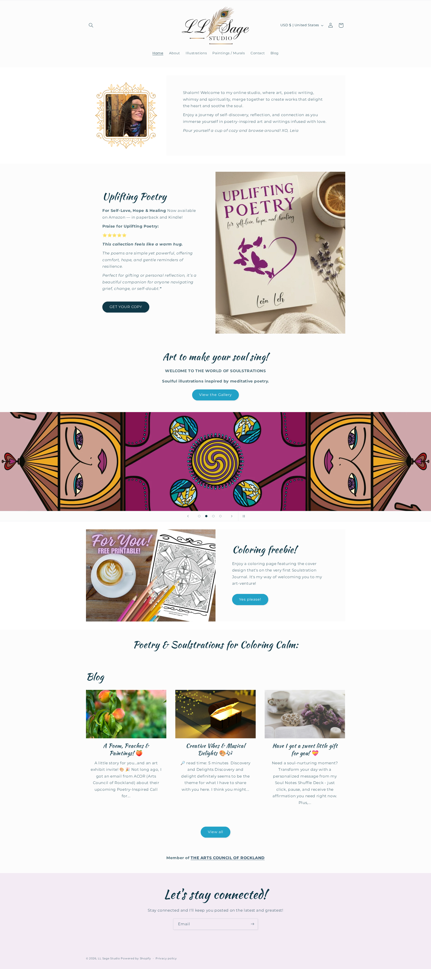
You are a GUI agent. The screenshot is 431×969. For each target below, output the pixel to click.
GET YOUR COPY (126, 307)
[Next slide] (232, 516)
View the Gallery (215, 395)
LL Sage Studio (109, 958)
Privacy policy (166, 958)
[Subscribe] (252, 924)
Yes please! (250, 599)
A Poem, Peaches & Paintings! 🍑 (126, 749)
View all (215, 832)
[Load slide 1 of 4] (199, 516)
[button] (91, 25)
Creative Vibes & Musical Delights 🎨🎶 (215, 749)
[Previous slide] (188, 516)
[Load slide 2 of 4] (206, 516)
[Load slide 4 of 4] (220, 516)
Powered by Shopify (136, 958)
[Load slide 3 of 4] (213, 516)
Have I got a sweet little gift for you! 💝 (304, 749)
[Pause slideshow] (243, 516)
